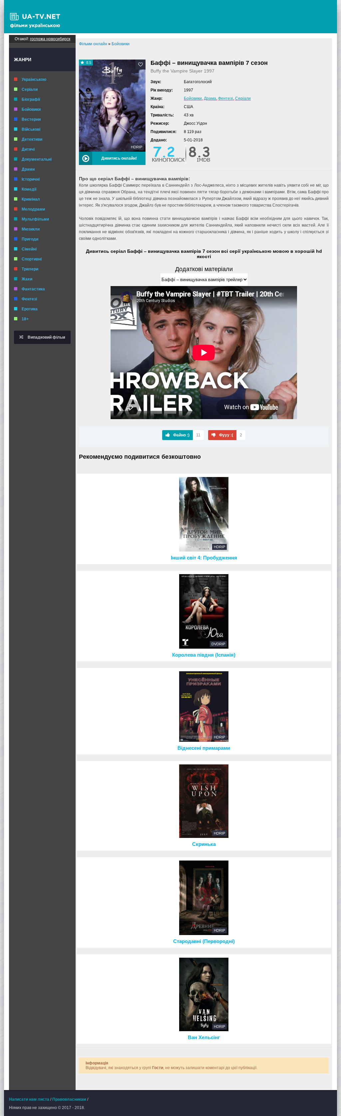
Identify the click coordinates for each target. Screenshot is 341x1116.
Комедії (29, 189)
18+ (25, 319)
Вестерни (31, 119)
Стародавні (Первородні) (204, 941)
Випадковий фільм (46, 337)
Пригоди (30, 239)
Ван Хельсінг (204, 1037)
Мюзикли (31, 229)
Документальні (37, 159)
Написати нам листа (29, 1099)
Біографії (31, 99)
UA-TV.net (37, 16)
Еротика (30, 309)
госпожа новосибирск (50, 39)
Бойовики (31, 109)
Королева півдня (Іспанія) (203, 655)
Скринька (204, 844)
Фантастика (33, 289)
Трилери (30, 269)
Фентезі (29, 299)
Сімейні (29, 249)
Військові (31, 129)
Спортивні (32, 259)
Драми (28, 169)
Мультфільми (35, 219)
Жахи (27, 279)
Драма (210, 98)
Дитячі (28, 149)
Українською (34, 79)
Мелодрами (33, 209)
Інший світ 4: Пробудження (204, 557)
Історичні (31, 179)
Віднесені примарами (203, 748)
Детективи (32, 139)
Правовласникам (69, 1099)
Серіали (30, 89)
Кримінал (31, 199)
